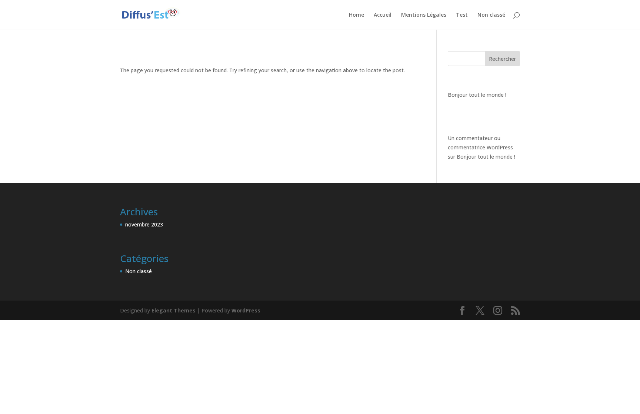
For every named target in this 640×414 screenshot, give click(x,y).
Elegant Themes (173, 310)
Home (356, 15)
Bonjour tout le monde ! (477, 94)
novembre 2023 (144, 224)
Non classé (491, 15)
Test (462, 15)
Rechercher (502, 58)
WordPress (245, 310)
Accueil (382, 15)
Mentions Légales (423, 15)
